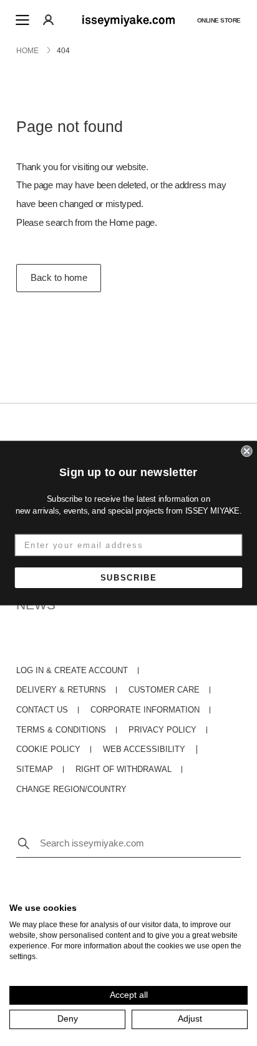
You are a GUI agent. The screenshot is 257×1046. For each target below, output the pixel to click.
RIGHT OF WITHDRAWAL (123, 769)
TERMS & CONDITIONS (61, 730)
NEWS (36, 604)
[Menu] (22, 20)
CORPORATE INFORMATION (145, 710)
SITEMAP (34, 769)
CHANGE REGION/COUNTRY (71, 789)
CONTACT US (42, 710)
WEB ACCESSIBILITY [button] (144, 749)
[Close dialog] (246, 451)
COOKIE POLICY (48, 749)
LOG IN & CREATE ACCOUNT (72, 670)
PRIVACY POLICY (162, 730)
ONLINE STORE (219, 19)
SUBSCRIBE (128, 577)
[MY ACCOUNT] (48, 19)
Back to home (59, 278)
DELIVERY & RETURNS (61, 690)
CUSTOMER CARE (164, 690)
